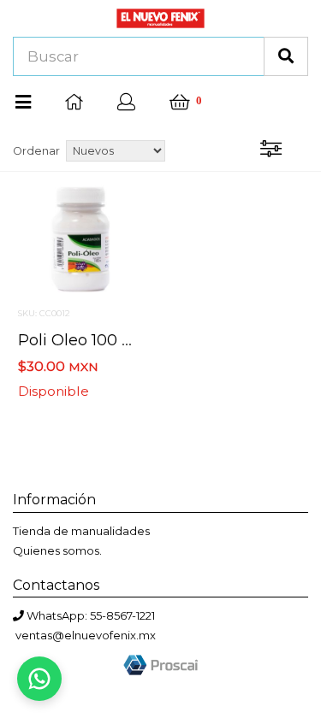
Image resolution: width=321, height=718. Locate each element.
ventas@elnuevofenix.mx (85, 635)
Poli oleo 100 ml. (81, 340)
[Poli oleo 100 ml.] (80, 238)
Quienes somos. (57, 550)
